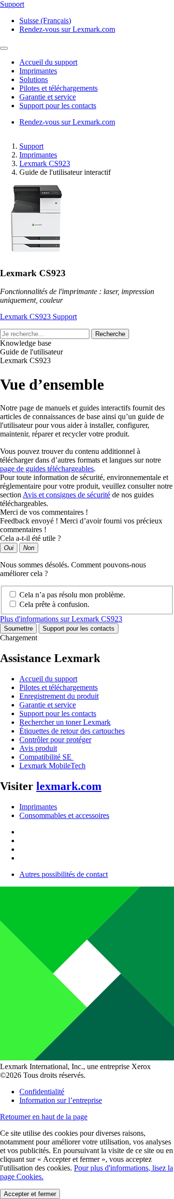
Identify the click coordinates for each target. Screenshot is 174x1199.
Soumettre (18, 628)
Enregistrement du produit (59, 696)
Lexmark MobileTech (52, 766)
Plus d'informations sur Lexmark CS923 (61, 619)
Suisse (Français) (45, 20)
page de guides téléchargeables (47, 469)
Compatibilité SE (46, 757)
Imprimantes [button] (38, 71)
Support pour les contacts (79, 628)
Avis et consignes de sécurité (66, 495)
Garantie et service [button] (47, 97)
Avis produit (38, 748)
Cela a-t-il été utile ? (30, 538)
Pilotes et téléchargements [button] (58, 88)
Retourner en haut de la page (43, 1117)
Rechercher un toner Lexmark (65, 722)
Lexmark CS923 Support (38, 316)
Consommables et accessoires (64, 815)
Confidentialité (41, 1091)
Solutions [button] (33, 79)
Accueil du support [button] (48, 62)
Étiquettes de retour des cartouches (72, 731)
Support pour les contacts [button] (57, 105)
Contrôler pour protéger (55, 739)
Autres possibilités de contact (63, 874)
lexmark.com (69, 786)
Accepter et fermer (30, 1194)
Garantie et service (47, 705)
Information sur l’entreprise (60, 1100)
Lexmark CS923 (44, 163)
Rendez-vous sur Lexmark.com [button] (67, 29)
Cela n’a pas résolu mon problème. (72, 595)
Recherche (110, 334)
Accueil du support (48, 679)
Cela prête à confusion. (54, 604)
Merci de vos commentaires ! (44, 512)
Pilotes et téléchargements (58, 687)
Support (31, 146)
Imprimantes (38, 155)
